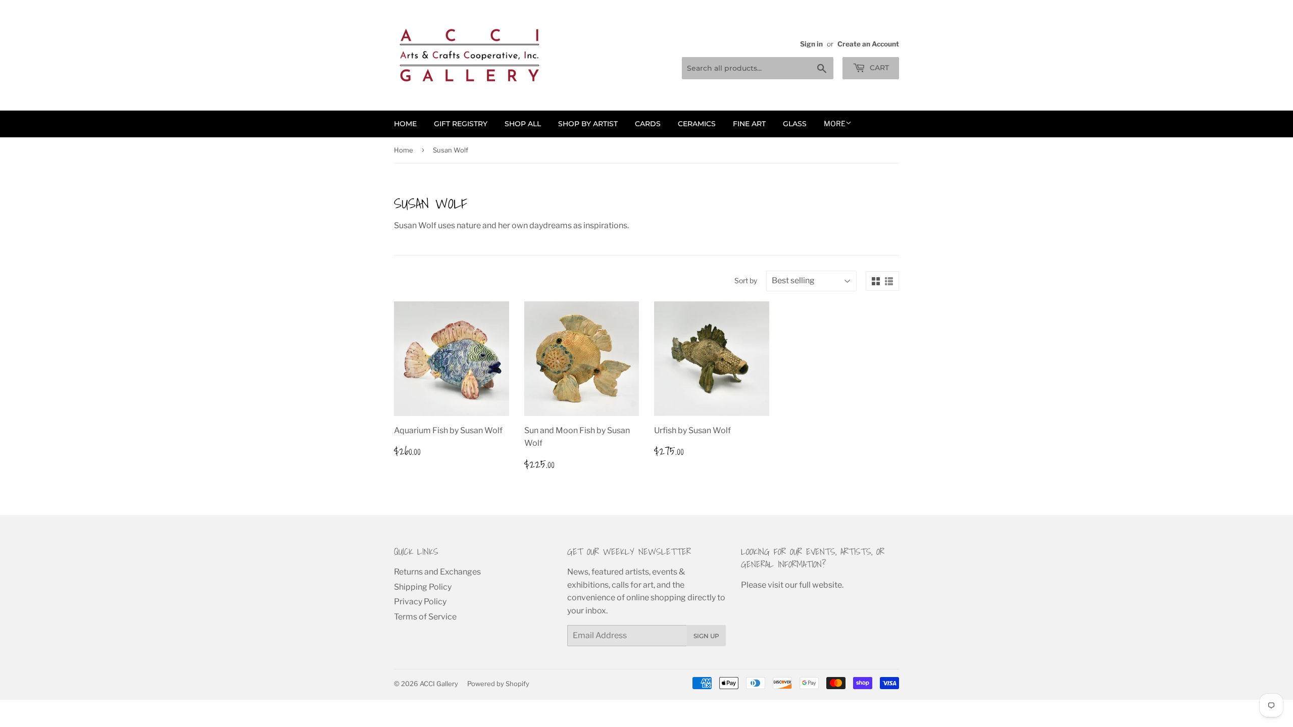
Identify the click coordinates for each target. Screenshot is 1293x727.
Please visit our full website (791, 585)
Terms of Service (425, 616)
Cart (878, 67)
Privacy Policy (420, 601)
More (835, 123)
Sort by (745, 280)
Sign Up (706, 636)
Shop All (523, 123)
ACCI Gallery (439, 684)
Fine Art (749, 123)
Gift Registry (460, 123)
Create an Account (868, 44)
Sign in (811, 44)
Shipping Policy (423, 587)
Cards (648, 123)
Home (405, 123)
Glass (795, 123)
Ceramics (697, 123)
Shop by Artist (588, 123)
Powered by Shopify (498, 684)
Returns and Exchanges (437, 572)
